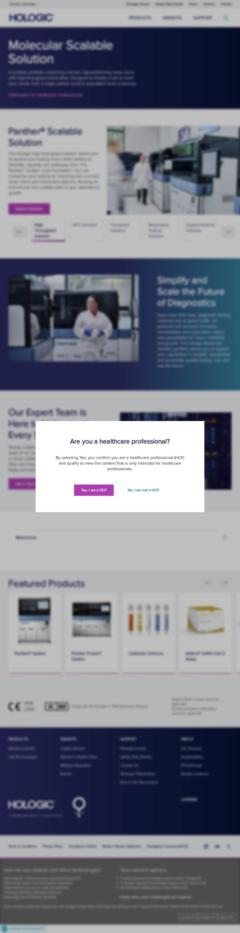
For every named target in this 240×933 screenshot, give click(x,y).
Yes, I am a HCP (94, 490)
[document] (120, 466)
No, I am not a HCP (143, 490)
